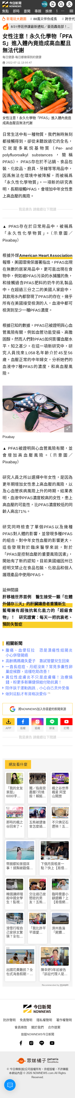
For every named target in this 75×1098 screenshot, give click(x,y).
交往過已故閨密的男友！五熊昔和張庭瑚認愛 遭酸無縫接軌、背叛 (37, 898)
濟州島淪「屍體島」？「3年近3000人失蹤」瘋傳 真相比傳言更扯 (60, 930)
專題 (38, 11)
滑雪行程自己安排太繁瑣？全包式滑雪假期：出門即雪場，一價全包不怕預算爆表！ (14, 932)
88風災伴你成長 (45, 18)
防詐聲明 (9, 1019)
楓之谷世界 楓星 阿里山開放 (60, 792)
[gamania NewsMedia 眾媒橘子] (37, 1061)
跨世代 (70, 18)
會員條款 (21, 1027)
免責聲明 (26, 1019)
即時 (16, 11)
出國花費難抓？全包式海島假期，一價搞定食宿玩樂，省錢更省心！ (19, 972)
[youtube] (52, 1043)
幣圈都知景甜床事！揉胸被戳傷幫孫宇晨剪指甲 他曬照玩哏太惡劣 (19, 866)
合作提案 (54, 1027)
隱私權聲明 (44, 1019)
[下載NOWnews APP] (53, 4)
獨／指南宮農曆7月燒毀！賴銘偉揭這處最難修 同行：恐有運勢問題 (37, 792)
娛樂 (48, 11)
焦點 (5, 11)
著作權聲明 (64, 1019)
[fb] (21, 1043)
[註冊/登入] (69, 4)
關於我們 (37, 1027)
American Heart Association (45, 255)
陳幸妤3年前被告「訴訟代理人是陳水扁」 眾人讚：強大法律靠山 (54, 972)
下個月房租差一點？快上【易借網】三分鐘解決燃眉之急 (54, 866)
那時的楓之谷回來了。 (14, 824)
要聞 (27, 11)
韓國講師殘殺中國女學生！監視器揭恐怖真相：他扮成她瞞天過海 (14, 898)
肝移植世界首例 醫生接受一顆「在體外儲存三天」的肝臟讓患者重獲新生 (37, 600)
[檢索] (61, 4)
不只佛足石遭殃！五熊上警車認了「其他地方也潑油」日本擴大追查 (60, 824)
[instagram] (31, 1043)
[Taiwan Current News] (44, 4)
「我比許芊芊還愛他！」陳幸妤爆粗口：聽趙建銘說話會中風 (37, 930)
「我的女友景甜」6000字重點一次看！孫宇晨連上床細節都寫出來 (14, 792)
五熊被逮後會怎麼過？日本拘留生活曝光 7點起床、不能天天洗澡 (37, 824)
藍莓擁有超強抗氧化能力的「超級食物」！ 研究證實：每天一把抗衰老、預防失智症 (37, 617)
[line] (42, 1043)
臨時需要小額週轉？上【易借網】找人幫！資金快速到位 (60, 898)
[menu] (71, 11)
